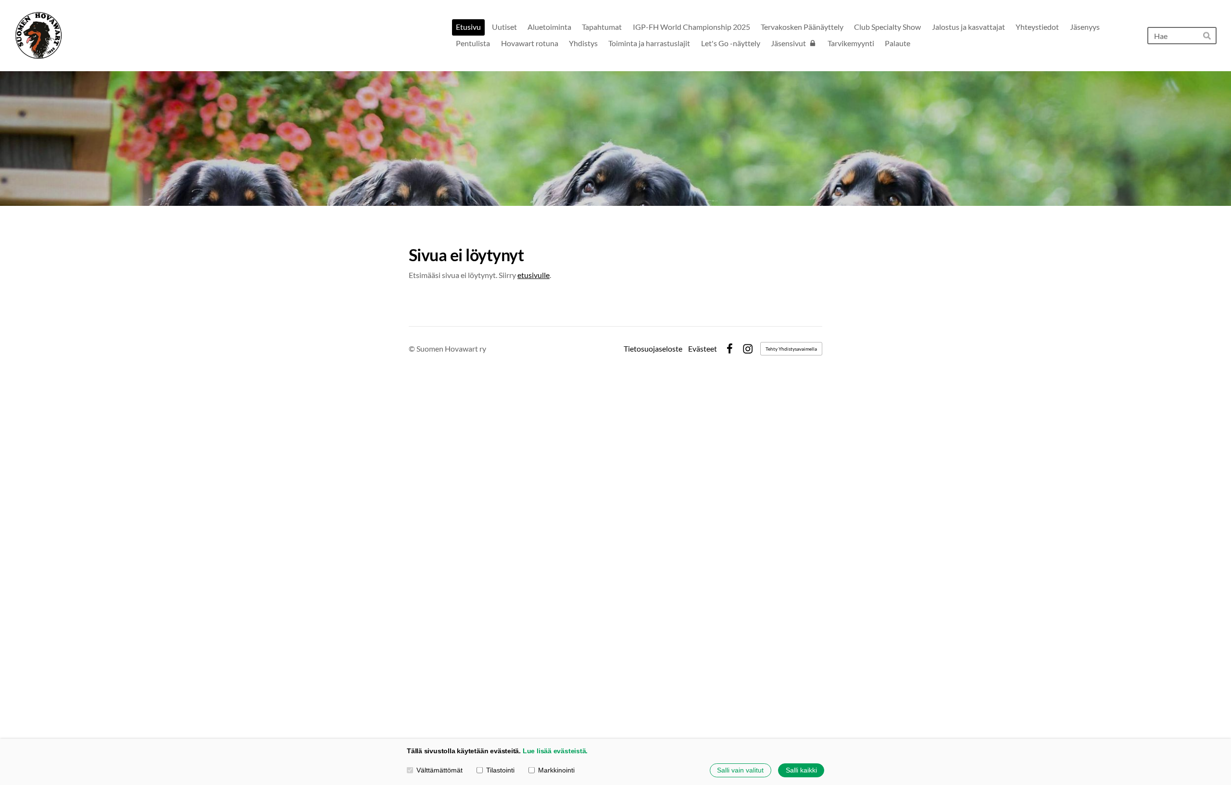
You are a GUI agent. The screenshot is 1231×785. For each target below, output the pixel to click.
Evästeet (702, 349)
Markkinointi (556, 770)
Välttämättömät (439, 770)
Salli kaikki (801, 770)
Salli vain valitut (740, 770)
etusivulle (533, 274)
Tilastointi (500, 770)
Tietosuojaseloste (653, 349)
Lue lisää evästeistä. (555, 751)
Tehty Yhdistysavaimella (791, 349)
